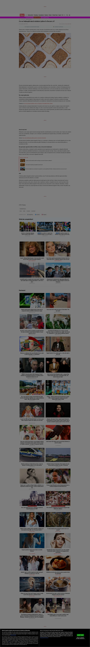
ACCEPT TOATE (80, 635)
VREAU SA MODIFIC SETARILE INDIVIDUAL (80, 638)
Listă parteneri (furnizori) (44, 637)
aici (9, 641)
